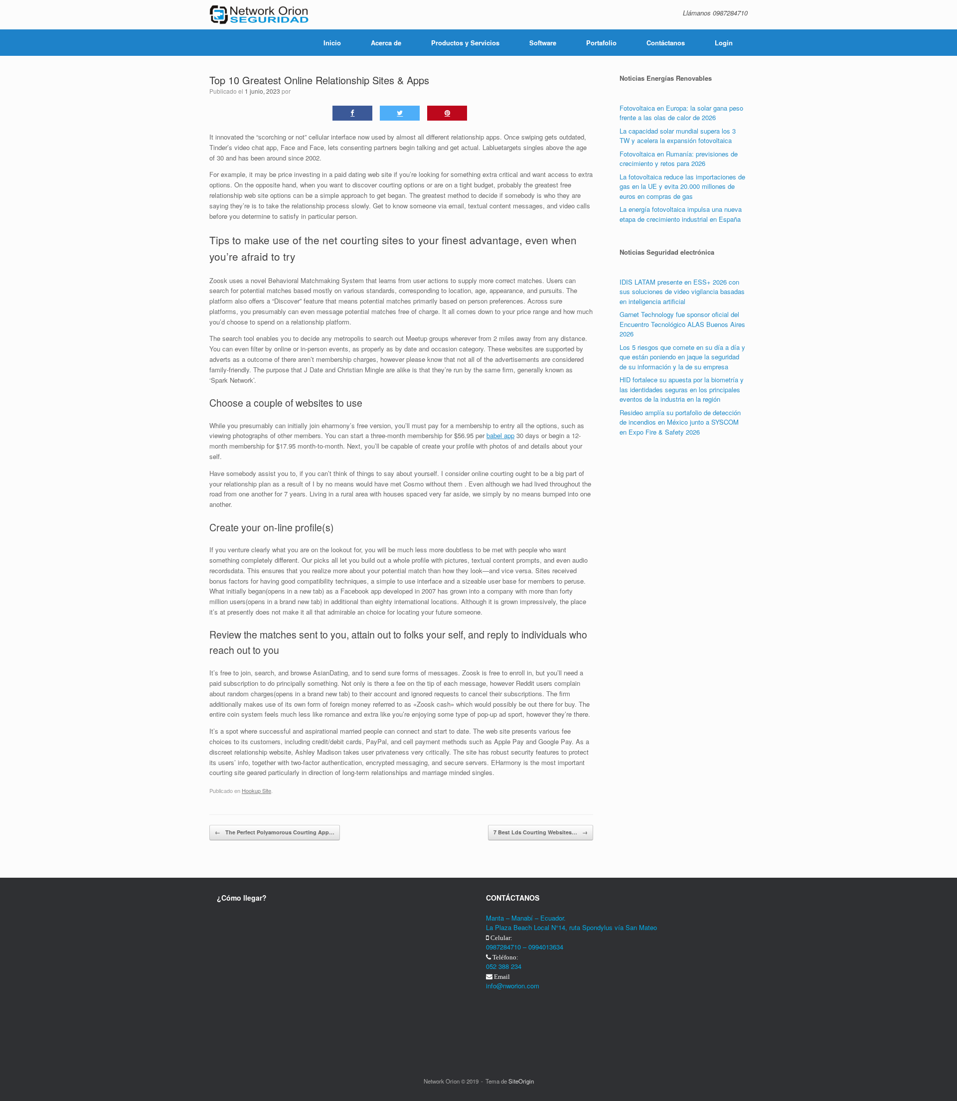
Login (724, 42)
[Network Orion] (259, 14)
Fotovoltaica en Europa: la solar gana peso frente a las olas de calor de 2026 (681, 113)
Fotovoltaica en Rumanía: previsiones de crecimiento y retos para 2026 (679, 158)
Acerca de (386, 42)
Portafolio (601, 42)
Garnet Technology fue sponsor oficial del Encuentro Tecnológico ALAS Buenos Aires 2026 (682, 324)
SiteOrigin (521, 1081)
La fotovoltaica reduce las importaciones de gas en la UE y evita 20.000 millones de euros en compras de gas (682, 186)
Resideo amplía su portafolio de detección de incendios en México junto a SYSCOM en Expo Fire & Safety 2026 (680, 422)
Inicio (332, 42)
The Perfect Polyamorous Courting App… (274, 832)
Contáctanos (665, 42)
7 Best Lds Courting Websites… (540, 832)
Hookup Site (256, 790)
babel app (500, 435)
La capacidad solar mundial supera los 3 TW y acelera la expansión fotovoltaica (678, 136)
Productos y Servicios (465, 42)
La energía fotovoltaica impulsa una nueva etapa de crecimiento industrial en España (681, 214)
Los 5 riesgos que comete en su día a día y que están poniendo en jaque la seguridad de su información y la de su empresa (682, 356)
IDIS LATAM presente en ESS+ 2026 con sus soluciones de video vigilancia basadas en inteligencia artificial (682, 291)
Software (542, 42)
